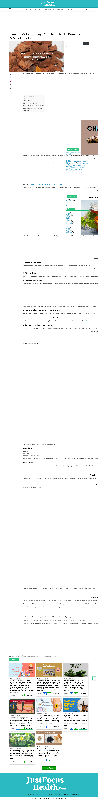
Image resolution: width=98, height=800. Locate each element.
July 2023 (68, 227)
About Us (21, 794)
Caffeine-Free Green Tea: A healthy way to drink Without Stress (76, 166)
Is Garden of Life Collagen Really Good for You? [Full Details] (45, 184)
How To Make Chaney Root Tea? (30, 103)
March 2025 (68, 215)
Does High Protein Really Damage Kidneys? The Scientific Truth (76, 153)
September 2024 (69, 216)
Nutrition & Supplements (36, 9)
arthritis (85, 321)
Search (67, 41)
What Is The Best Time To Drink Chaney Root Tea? (34, 105)
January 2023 (69, 232)
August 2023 (68, 226)
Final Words (26, 110)
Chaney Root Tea (16, 656)
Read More (29, 695)
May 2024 (68, 218)
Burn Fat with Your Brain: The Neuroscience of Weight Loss (77, 162)
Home (25, 9)
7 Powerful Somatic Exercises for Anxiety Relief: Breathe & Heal (76, 157)
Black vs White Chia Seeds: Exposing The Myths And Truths (77, 172)
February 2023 (69, 231)
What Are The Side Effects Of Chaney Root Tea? (33, 108)
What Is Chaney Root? (28, 100)
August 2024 (68, 217)
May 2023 (68, 229)
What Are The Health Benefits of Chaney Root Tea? (34, 102)
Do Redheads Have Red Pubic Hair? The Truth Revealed (76, 160)
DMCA (50, 794)
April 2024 (68, 219)
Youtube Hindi (75, 794)
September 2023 (69, 225)
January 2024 (69, 221)
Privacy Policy (41, 794)
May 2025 (68, 213)
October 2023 (69, 223)
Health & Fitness (50, 9)
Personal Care (61, 9)
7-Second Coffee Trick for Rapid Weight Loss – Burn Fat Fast (77, 164)
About (67, 199)
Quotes (70, 9)
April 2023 (68, 230)
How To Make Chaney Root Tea (50, 656)
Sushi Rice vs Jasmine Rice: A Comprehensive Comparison (76, 168)
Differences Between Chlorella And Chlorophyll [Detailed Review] (76, 170)
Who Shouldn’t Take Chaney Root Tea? (31, 107)
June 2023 (68, 228)
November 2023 (69, 222)
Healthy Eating (69, 201)
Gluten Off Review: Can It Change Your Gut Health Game (77, 155)
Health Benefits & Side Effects (31, 656)
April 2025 (68, 214)
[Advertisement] (49, 21)
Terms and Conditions (61, 794)
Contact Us (30, 794)
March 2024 (68, 220)
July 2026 (68, 212)
